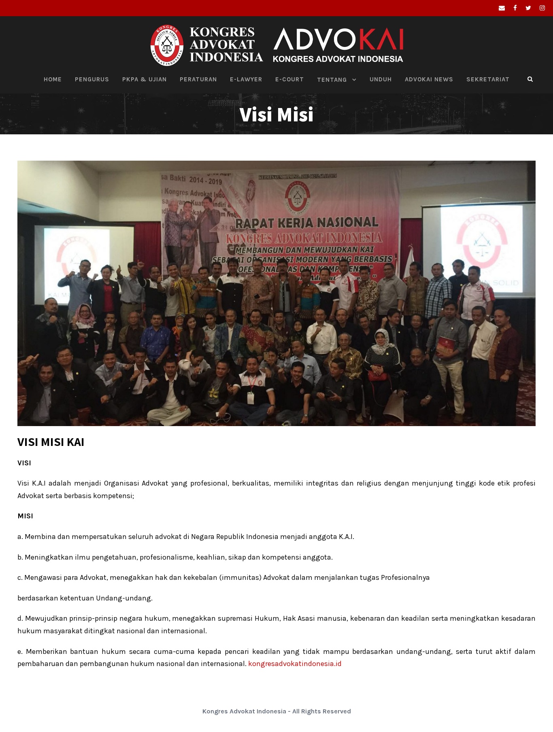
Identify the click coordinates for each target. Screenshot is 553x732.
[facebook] (515, 8)
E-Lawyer (246, 79)
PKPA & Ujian (144, 79)
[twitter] (528, 8)
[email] (502, 8)
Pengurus (92, 79)
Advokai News (429, 79)
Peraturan (198, 79)
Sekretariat (488, 79)
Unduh (381, 79)
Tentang (332, 79)
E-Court (289, 79)
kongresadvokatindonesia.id (295, 663)
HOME (53, 79)
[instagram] (542, 8)
